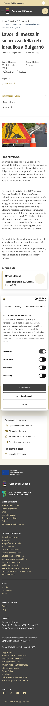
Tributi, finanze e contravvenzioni (16, 571)
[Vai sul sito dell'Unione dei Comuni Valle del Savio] (16, 494)
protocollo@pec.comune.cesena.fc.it (22, 637)
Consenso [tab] (7, 306)
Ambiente (6, 540)
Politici (5, 521)
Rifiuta (24, 404)
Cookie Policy (7, 671)
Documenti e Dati (9, 518)
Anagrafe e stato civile (11, 543)
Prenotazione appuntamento (14, 655)
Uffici (4, 511)
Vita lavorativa (8, 574)
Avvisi (4, 593)
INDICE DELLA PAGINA (11, 96)
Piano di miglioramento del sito (15, 680)
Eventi (4, 606)
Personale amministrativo (13, 524)
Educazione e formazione (13, 555)
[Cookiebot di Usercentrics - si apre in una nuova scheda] (35, 299)
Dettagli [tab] (18, 306)
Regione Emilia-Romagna (14, 3)
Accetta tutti (24, 387)
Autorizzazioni (8, 546)
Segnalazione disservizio (12, 658)
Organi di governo (9, 508)
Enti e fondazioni (9, 514)
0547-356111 (23, 640)
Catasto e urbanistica (11, 549)
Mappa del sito (22, 701)
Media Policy (9, 701)
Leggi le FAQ (7, 652)
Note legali (6, 674)
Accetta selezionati (24, 396)
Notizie (5, 587)
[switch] (42, 359)
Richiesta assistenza (11, 661)
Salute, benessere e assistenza (15, 568)
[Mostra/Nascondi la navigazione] (2, 11)
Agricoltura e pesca (10, 537)
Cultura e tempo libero (11, 552)
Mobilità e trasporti (10, 565)
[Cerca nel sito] (45, 11)
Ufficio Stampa (13, 276)
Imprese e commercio (11, 562)
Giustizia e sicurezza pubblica (14, 558)
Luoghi (5, 609)
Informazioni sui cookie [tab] (36, 306)
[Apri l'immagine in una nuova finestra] (24, 135)
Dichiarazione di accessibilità (14, 677)
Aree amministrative (11, 505)
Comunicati (7, 590)
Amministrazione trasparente (15, 664)
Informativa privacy (10, 667)
